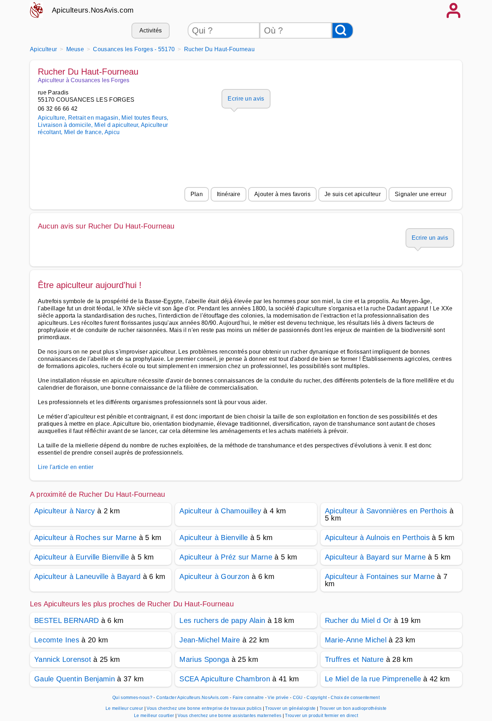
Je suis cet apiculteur (353, 194)
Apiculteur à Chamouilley (220, 511)
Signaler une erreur (420, 194)
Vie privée (278, 697)
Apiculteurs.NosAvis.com (93, 10)
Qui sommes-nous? (132, 697)
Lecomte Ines (56, 640)
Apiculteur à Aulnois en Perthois (377, 537)
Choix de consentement (355, 697)
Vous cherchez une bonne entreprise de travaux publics (205, 708)
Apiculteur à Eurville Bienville (81, 557)
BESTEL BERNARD (66, 620)
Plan (197, 194)
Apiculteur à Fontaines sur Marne (380, 576)
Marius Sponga (204, 659)
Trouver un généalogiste (291, 708)
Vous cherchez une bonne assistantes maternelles (230, 715)
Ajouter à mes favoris (282, 194)
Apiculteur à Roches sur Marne (85, 537)
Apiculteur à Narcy (64, 511)
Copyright (317, 697)
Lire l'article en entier (66, 467)
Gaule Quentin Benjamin (74, 679)
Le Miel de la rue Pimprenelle (373, 679)
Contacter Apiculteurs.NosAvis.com (192, 697)
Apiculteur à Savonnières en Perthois (386, 511)
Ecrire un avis (246, 99)
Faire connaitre (248, 697)
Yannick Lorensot (62, 659)
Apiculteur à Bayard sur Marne (375, 557)
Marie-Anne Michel (355, 640)
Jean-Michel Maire (209, 640)
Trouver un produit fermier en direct (321, 715)
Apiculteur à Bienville (213, 537)
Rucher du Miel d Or (358, 620)
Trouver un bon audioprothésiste (353, 708)
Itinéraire (228, 194)
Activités (150, 30)
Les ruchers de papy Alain (222, 620)
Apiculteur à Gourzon (214, 576)
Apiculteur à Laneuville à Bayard (87, 576)
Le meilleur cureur (125, 708)
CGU (298, 697)
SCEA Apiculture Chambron (224, 679)
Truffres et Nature (354, 659)
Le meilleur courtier (154, 715)
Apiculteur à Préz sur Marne (225, 557)
